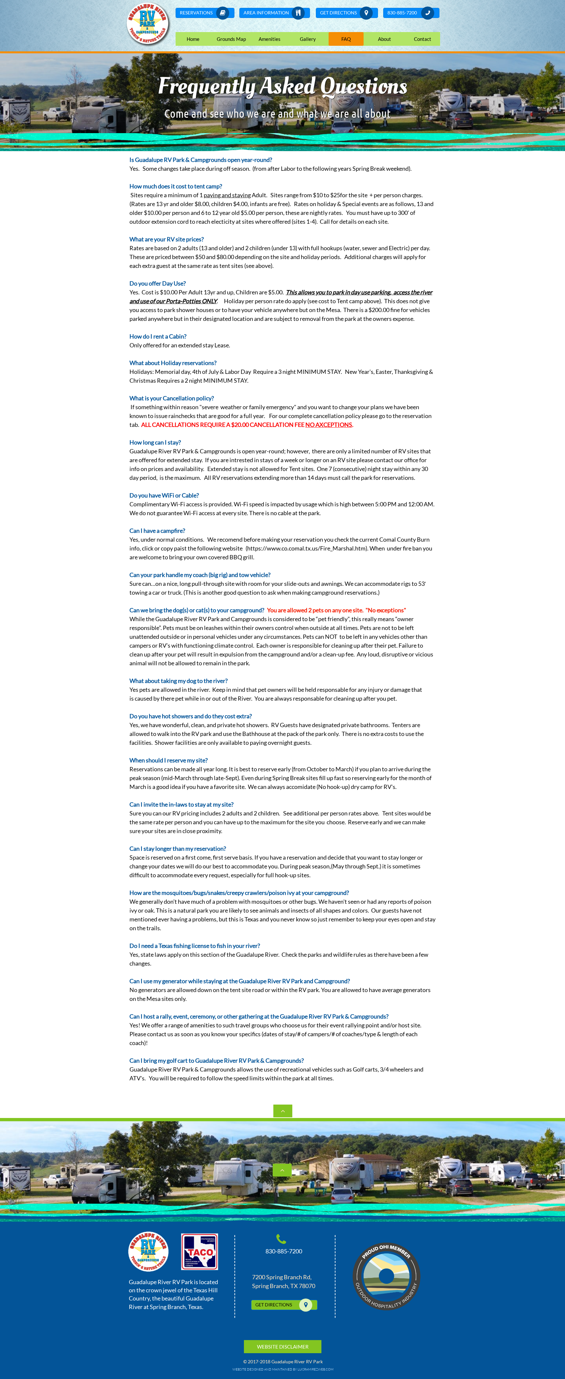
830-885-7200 (283, 1251)
